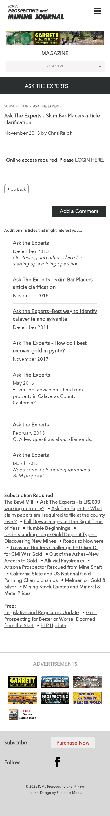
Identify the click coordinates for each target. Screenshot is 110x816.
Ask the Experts (31, 243)
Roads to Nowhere (83, 541)
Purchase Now (72, 743)
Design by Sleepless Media (61, 793)
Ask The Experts (47, 106)
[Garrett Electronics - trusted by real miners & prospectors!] (55, 38)
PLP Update (53, 625)
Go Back (18, 189)
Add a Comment (79, 211)
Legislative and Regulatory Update (41, 612)
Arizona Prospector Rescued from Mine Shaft (53, 567)
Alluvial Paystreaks (64, 561)
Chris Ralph (60, 133)
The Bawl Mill (18, 502)
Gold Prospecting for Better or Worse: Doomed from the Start (50, 619)
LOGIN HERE (89, 160)
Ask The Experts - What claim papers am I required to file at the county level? (54, 515)
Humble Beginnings (48, 528)
